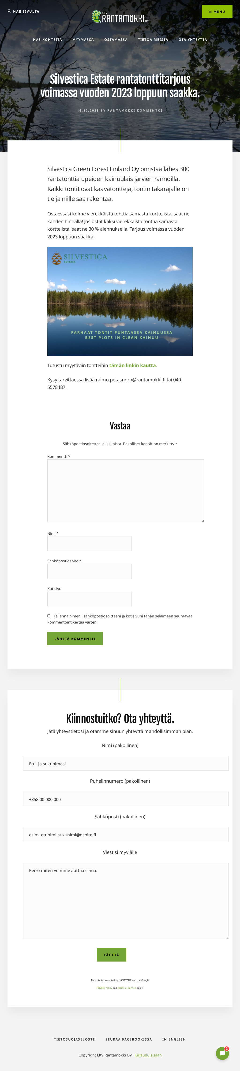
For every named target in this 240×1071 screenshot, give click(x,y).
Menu (218, 11)
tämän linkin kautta (132, 365)
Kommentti (58, 456)
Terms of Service (127, 987)
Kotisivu (54, 588)
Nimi (53, 533)
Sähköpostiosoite (64, 561)
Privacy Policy (104, 987)
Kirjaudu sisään (148, 1055)
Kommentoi (150, 110)
